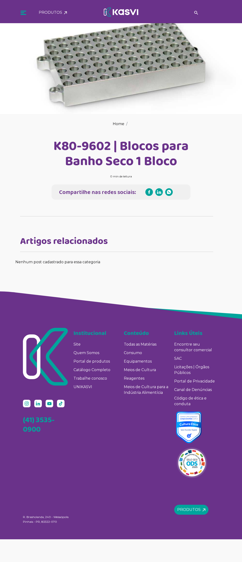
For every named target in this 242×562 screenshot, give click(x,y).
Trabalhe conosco (90, 378)
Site (77, 344)
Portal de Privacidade (194, 381)
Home (118, 124)
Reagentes (134, 378)
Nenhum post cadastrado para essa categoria (57, 262)
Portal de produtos (91, 361)
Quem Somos (86, 353)
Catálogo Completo (91, 370)
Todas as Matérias (140, 344)
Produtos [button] (51, 12)
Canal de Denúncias (193, 389)
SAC (178, 358)
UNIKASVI (82, 387)
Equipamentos (138, 361)
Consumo (133, 353)
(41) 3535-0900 (39, 424)
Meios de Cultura (140, 370)
